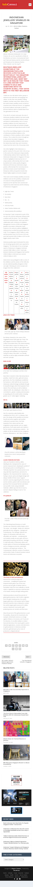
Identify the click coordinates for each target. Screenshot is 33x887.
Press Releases (9, 877)
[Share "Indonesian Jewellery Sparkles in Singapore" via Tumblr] (16, 645)
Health (11, 875)
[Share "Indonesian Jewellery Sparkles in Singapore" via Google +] (13, 645)
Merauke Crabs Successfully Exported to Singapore (16, 690)
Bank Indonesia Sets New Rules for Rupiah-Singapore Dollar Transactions (16, 823)
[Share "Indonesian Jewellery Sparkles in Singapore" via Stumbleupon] (13, 649)
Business (24, 26)
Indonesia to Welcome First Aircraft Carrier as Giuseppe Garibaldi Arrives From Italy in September (16, 830)
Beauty (7, 875)
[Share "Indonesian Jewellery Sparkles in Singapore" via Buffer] (26, 645)
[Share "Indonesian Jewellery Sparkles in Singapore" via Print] (20, 649)
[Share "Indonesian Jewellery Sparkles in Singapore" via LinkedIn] (23, 645)
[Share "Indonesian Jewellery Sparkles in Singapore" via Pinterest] (20, 645)
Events (16, 875)
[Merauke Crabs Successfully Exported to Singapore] (16, 679)
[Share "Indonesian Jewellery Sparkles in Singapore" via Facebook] (6, 645)
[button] (16, 797)
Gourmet (20, 873)
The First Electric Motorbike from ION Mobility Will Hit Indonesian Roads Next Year (16, 715)
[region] (16, 802)
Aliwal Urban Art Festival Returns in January (14, 739)
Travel (15, 873)
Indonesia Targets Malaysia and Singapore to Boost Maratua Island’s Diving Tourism (16, 847)
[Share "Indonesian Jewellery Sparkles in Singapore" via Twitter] (9, 645)
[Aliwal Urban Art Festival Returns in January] (16, 728)
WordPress (16, 870)
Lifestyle (10, 873)
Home (5, 873)
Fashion (16, 28)
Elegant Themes (16, 868)
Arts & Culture (18, 26)
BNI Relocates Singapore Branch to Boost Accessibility (16, 763)
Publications (24, 877)
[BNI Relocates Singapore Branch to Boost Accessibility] (16, 752)
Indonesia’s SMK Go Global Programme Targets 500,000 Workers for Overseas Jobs (16, 842)
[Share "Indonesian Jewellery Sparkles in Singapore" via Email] (16, 649)
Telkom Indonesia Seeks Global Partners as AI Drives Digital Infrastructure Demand (16, 836)
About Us (17, 877)
